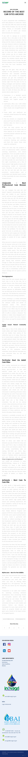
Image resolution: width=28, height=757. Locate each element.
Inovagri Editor (21, 619)
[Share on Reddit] (23, 628)
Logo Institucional (6, 704)
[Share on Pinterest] (18, 628)
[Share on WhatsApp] (14, 628)
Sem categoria (14, 9)
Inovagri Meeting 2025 (7, 660)
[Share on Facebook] (4, 628)
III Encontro (4, 662)
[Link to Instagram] (23, 755)
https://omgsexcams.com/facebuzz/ (12, 459)
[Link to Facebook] (25, 755)
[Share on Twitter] (9, 628)
